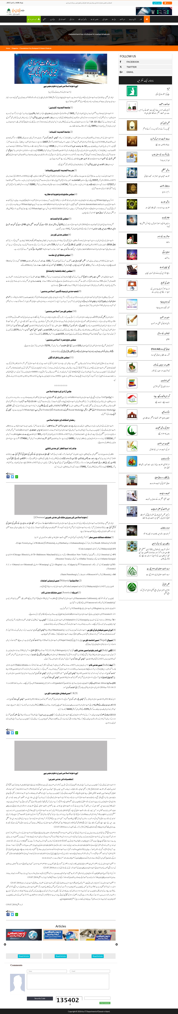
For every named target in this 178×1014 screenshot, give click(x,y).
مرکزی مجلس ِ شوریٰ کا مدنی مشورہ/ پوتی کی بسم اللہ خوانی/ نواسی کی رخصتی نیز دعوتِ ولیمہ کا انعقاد (155, 516)
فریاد (168, 88)
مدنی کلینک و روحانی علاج (162, 477)
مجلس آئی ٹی (166, 584)
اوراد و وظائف (165, 527)
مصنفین (44, 19)
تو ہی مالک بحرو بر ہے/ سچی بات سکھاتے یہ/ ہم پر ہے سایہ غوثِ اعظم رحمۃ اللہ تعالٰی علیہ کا (154, 111)
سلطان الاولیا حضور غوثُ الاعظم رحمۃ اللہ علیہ (156, 417)
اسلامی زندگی (166, 252)
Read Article (24, 956)
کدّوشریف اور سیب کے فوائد (161, 370)
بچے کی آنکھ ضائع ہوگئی (163, 94)
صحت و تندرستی (62, 19)
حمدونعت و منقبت (164, 104)
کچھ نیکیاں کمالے (165, 267)
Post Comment (105, 1003)
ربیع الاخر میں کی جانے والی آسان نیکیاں (157, 272)
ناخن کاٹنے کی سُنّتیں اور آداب (160, 323)
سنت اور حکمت (165, 317)
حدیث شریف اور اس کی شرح (160, 138)
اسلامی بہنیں (105, 19)
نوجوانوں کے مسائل (164, 333)
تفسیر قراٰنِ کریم (165, 123)
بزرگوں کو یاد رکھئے (82, 19)
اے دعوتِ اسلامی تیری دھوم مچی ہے (158, 574)
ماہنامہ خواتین (157, 3)
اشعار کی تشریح (165, 282)
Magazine (15, 48)
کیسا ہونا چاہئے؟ (165, 301)
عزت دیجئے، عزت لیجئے (162, 402)
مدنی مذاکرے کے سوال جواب (161, 154)
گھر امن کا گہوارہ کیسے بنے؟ (162, 396)
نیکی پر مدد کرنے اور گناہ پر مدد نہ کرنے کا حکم (156, 128)
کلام (141, 19)
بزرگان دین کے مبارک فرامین (161, 543)
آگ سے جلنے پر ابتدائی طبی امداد (160, 354)
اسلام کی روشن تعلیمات (163, 427)
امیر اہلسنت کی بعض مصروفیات (160, 509)
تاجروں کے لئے (94, 19)
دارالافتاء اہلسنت (165, 186)
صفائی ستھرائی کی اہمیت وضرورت (160, 483)
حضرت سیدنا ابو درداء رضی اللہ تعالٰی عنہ (158, 207)
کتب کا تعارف (165, 380)
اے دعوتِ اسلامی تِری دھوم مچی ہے (158, 568)
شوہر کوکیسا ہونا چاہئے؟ (163, 307)
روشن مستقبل (166, 170)
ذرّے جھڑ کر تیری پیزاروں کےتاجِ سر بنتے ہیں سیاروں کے (160, 290)
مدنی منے (114, 19)
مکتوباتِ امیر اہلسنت (163, 443)
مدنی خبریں (52, 19)
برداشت (167, 257)
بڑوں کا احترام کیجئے (164, 433)
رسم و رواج (166, 191)
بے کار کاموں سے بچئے (163, 144)
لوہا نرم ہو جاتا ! (165, 160)
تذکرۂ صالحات (165, 458)
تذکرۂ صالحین (166, 412)
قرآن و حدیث (132, 19)
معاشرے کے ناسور (163, 236)
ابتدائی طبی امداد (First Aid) (160, 349)
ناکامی (168, 339)
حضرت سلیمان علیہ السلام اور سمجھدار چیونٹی (157, 176)
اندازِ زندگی (72, 19)
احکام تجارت (166, 217)
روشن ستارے (165, 201)
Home (8, 48)
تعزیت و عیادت (165, 493)
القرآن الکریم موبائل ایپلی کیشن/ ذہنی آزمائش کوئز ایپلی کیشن (155, 591)
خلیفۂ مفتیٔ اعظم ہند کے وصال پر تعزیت (158, 499)
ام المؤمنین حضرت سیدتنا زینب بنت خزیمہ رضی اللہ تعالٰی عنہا (154, 466)
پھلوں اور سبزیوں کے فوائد (161, 364)
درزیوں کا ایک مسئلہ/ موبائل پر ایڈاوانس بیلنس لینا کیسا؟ (155, 225)
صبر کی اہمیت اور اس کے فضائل (160, 449)
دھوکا (168, 242)
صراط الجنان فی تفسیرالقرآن (161, 386)
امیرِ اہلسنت (122, 19)
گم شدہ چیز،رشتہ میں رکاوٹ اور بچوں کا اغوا (156, 533)
